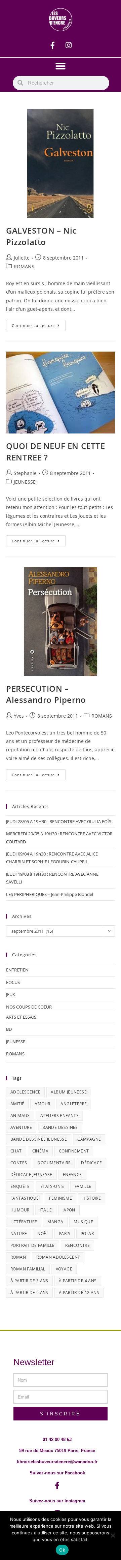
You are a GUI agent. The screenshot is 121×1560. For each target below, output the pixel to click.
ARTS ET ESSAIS (21, 1017)
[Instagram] (69, 45)
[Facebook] (53, 45)
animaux (20, 1115)
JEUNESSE (25, 482)
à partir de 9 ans (29, 1292)
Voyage (64, 1269)
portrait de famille (32, 1245)
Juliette (22, 257)
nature (18, 1233)
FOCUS (13, 982)
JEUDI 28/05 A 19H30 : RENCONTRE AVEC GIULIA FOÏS (58, 821)
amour (42, 1104)
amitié (17, 1104)
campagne (89, 1139)
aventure (21, 1127)
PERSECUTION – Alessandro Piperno (46, 694)
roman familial (27, 1269)
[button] (60, 66)
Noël (42, 1233)
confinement (74, 1151)
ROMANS (24, 266)
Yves (19, 716)
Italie (46, 1210)
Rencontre (77, 1245)
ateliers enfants (59, 1115)
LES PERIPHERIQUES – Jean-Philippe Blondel (49, 894)
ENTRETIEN (17, 970)
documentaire (54, 1163)
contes (18, 1163)
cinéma (40, 1151)
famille (83, 1186)
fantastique (24, 1198)
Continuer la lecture (39, 324)
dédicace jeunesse (31, 1174)
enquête (20, 1186)
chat (16, 1151)
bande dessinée (60, 1127)
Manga (55, 1222)
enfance (72, 1174)
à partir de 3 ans (29, 1281)
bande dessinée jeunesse (38, 1139)
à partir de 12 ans (79, 1292)
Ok (62, 1550)
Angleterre (74, 1104)
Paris (64, 1233)
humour (19, 1210)
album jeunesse (69, 1092)
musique (83, 1222)
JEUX (10, 994)
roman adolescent (58, 1257)
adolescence (25, 1092)
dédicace (91, 1163)
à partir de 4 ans (78, 1281)
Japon (69, 1210)
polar (87, 1233)
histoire (91, 1198)
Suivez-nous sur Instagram (57, 1500)
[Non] (112, 1535)
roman (18, 1257)
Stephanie (25, 473)
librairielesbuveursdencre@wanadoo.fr (57, 1461)
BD (9, 1029)
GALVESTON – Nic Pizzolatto (41, 236)
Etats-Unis (52, 1186)
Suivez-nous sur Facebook (57, 1472)
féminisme (60, 1198)
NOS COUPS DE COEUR (29, 1007)
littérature (23, 1222)
